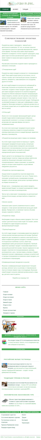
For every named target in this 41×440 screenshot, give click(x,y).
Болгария (25, 420)
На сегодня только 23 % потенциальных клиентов (23, 340)
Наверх (38, 437)
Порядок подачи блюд (8, 427)
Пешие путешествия (9, 310)
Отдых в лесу (7, 305)
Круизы (5, 308)
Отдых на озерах (8, 297)
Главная (5, 292)
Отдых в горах (7, 300)
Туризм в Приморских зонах (9, 425)
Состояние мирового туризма (10, 417)
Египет (24, 415)
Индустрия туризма (33, 18)
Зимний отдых (7, 302)
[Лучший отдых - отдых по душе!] (20, 4)
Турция (24, 417)
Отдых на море (7, 294)
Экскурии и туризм (9, 313)
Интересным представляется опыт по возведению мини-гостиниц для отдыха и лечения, (20, 366)
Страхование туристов (8, 415)
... (13, 31)
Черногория (25, 423)
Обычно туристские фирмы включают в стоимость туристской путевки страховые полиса (22, 401)
